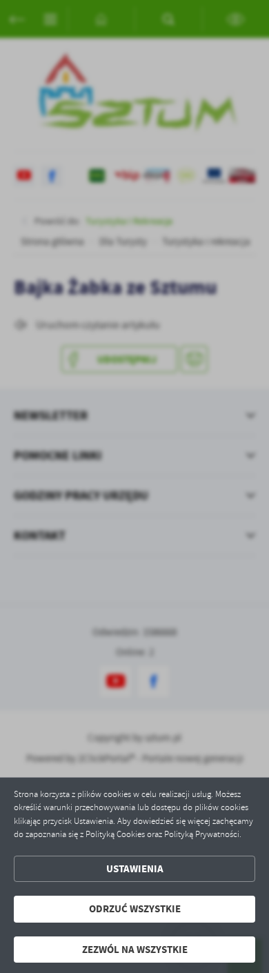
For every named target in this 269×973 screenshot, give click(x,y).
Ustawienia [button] (134, 869)
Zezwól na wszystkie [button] (135, 949)
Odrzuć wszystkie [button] (135, 909)
